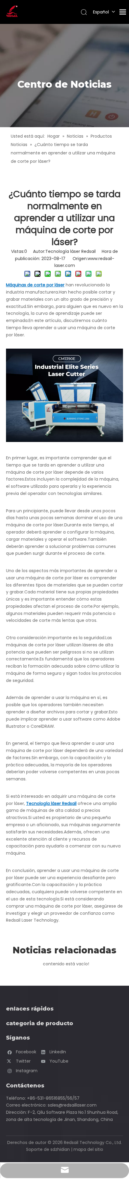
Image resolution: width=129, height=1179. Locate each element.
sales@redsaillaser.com (72, 1105)
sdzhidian (60, 1149)
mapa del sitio (88, 1149)
